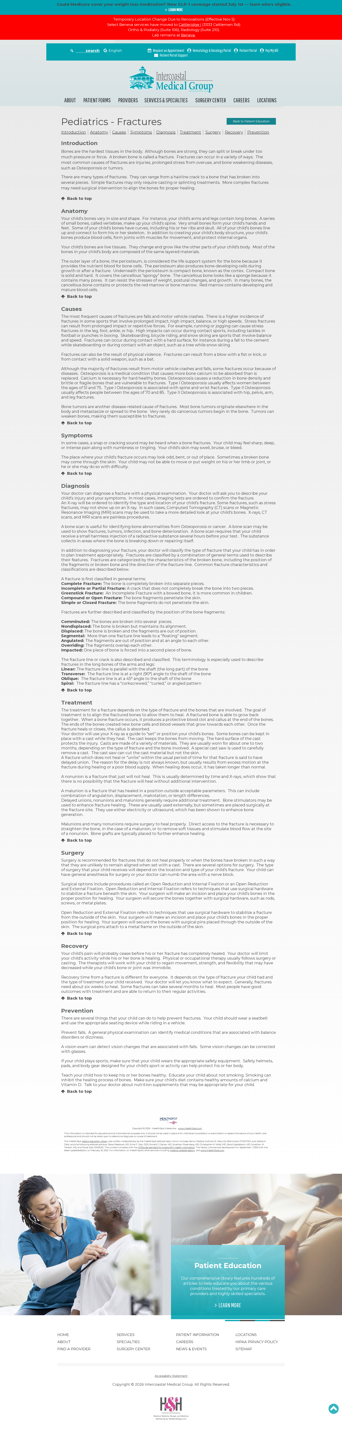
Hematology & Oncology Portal (212, 50)
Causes (119, 132)
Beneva (188, 35)
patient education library (95, 1141)
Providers (128, 100)
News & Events (191, 1349)
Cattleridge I (190, 24)
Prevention (258, 132)
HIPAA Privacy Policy (257, 1342)
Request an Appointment (168, 50)
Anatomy (99, 132)
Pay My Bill (271, 50)
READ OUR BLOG (116, 1300)
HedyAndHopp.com (177, 1418)
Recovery (234, 132)
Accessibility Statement (171, 1376)
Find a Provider (73, 1349)
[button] (334, 1409)
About (70, 100)
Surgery (213, 132)
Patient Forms (97, 100)
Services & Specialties (166, 100)
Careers (242, 100)
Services (126, 1335)
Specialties (128, 1342)
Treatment (190, 132)
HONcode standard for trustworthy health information (166, 1147)
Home (63, 1335)
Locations (266, 100)
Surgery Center (210, 100)
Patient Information (197, 1335)
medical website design (182, 1150)
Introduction (73, 132)
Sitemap (244, 1349)
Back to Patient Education (251, 121)
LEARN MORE (175, 10)
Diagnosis (166, 132)
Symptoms (141, 132)
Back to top (79, 198)
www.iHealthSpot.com (190, 1128)
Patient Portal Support (174, 55)
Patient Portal (248, 50)
